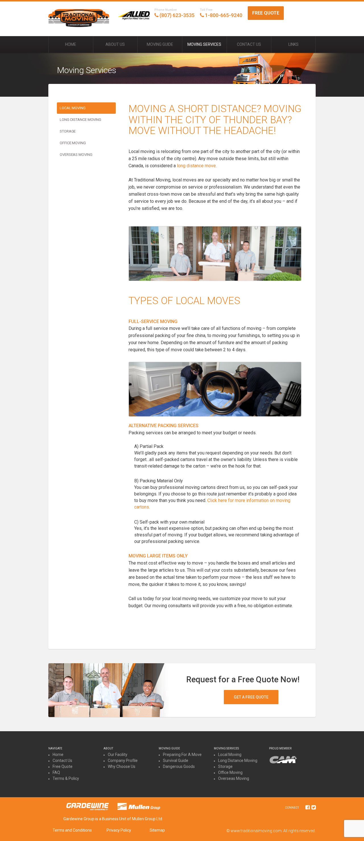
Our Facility (117, 754)
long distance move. (197, 165)
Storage (68, 131)
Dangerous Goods (179, 766)
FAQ (56, 772)
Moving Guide (160, 44)
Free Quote (265, 13)
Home (70, 44)
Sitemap (157, 830)
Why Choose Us (121, 766)
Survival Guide (175, 760)
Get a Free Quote (251, 697)
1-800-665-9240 (221, 13)
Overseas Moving (76, 154)
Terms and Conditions (72, 830)
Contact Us (249, 44)
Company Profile (123, 760)
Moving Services (204, 44)
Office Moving (73, 143)
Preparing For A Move (182, 754)
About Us (115, 44)
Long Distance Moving (80, 119)
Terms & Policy (66, 778)
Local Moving (73, 108)
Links (293, 44)
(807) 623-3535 (174, 13)
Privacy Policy (119, 830)
